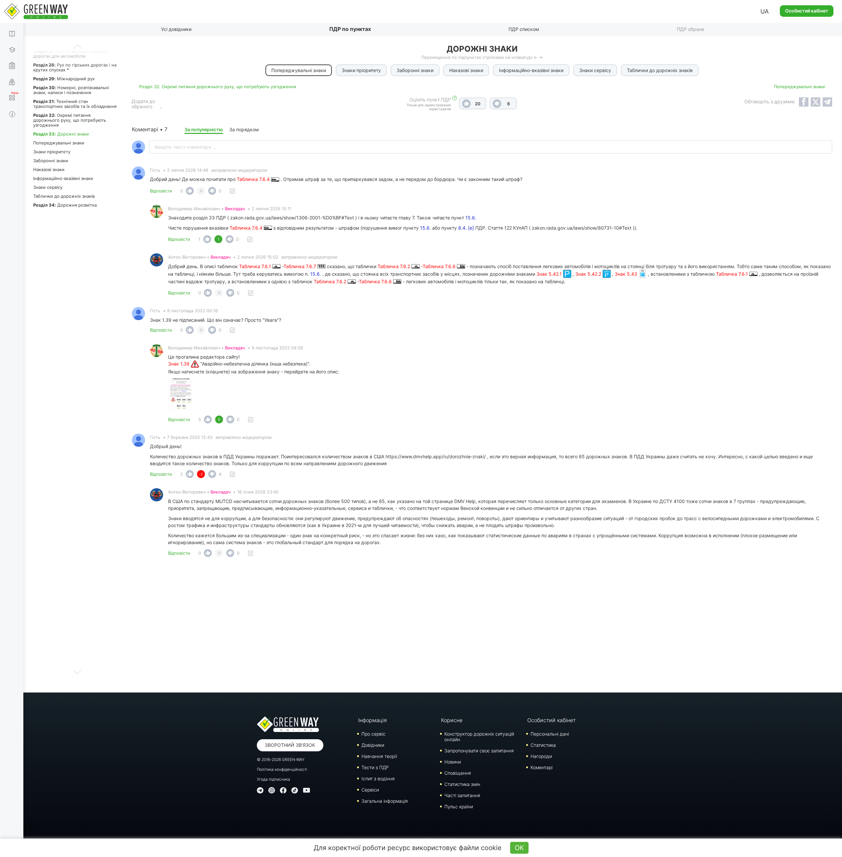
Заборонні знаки (50, 160)
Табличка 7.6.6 (440, 266)
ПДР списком (523, 29)
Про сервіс (373, 734)
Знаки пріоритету (51, 151)
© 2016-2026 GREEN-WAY (281, 759)
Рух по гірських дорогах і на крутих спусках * (74, 67)
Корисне (451, 720)
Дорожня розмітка (65, 205)
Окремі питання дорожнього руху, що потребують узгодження (69, 120)
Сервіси (370, 790)
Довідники (372, 745)
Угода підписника (273, 779)
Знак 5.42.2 (589, 274)
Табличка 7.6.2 (394, 266)
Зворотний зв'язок (290, 745)
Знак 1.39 (179, 363)
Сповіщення (457, 773)
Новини (452, 762)
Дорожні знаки (61, 134)
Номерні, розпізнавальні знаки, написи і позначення (71, 90)
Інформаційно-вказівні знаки (63, 178)
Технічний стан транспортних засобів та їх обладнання (74, 104)
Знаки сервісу (47, 187)
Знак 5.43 (626, 274)
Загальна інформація (384, 801)
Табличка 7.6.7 (300, 266)
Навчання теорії (379, 756)
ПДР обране (690, 29)
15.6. (470, 217)
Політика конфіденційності (282, 769)
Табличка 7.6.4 (254, 179)
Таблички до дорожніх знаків (64, 196)
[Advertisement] (482, 627)
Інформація (372, 720)
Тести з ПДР (375, 767)
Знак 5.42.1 (549, 274)
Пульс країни (458, 806)
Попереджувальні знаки (58, 142)
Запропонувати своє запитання (479, 750)
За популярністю (204, 129)
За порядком (244, 129)
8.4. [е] (466, 228)
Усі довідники (176, 29)
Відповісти (161, 190)
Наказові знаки (48, 169)
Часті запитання (462, 795)
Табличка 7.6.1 (255, 266)
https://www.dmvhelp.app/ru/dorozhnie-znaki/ (435, 456)
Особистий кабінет (806, 10)
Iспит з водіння (378, 778)
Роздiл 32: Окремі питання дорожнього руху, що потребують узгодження (217, 86)
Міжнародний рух (64, 78)
